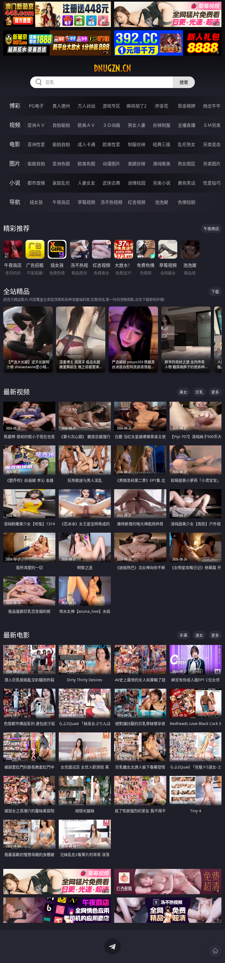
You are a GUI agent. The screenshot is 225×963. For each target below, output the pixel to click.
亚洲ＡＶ (36, 125)
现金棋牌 (186, 106)
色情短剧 (186, 202)
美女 (183, 392)
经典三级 (161, 144)
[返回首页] (215, 950)
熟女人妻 (136, 125)
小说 (14, 183)
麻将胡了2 (136, 106)
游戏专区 (111, 106)
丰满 (183, 635)
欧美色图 (86, 164)
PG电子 (36, 106)
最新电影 (16, 634)
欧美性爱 (111, 144)
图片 (14, 163)
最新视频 (16, 391)
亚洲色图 (61, 164)
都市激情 (36, 183)
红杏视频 (136, 202)
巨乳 (199, 392)
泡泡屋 (161, 202)
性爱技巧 (212, 183)
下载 (215, 291)
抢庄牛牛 (212, 106)
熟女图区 (186, 164)
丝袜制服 (161, 125)
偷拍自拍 (61, 144)
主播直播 (186, 125)
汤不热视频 (111, 202)
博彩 (14, 106)
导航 (14, 202)
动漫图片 (111, 164)
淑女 (199, 635)
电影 (14, 144)
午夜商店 (61, 202)
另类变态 (212, 144)
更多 (215, 392)
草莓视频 (86, 202)
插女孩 (36, 202)
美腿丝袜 (136, 164)
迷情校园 (136, 183)
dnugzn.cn (112, 68)
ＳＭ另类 (212, 125)
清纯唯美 (161, 164)
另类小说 (161, 183)
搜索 (183, 82)
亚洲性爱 (36, 144)
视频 (14, 125)
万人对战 (86, 106)
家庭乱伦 (61, 183)
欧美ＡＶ (86, 125)
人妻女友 (86, 183)
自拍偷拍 (61, 125)
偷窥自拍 (36, 164)
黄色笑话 (186, 183)
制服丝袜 (136, 144)
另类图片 (212, 164)
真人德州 (61, 106)
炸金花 (161, 106)
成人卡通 (86, 144)
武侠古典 (111, 183)
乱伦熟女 (186, 144)
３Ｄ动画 (111, 125)
